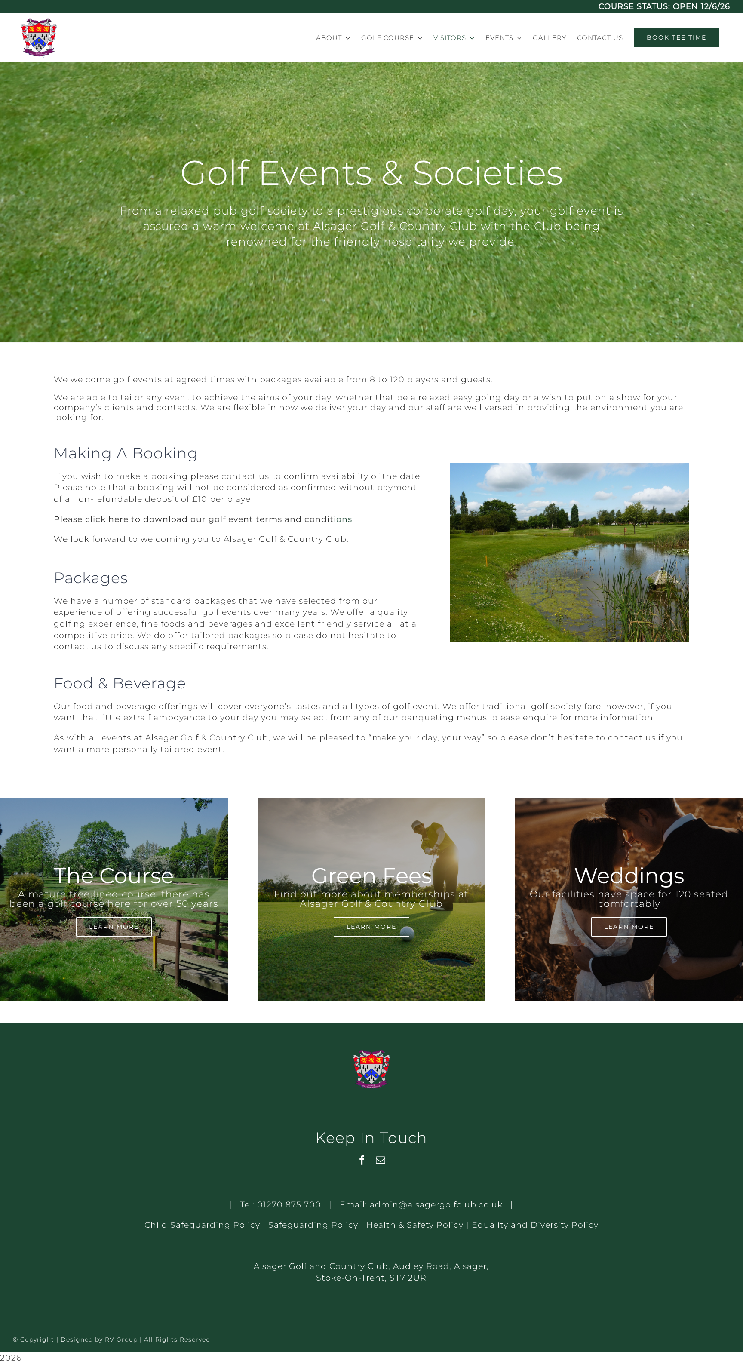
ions (343, 519)
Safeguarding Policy (313, 1225)
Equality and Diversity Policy (535, 1225)
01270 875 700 (289, 1205)
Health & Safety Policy (415, 1225)
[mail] (381, 1160)
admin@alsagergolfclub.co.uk (436, 1205)
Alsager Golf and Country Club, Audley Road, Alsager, (371, 1266)
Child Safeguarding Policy (202, 1225)
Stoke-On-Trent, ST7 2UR (371, 1278)
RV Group (121, 1339)
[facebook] (362, 1160)
